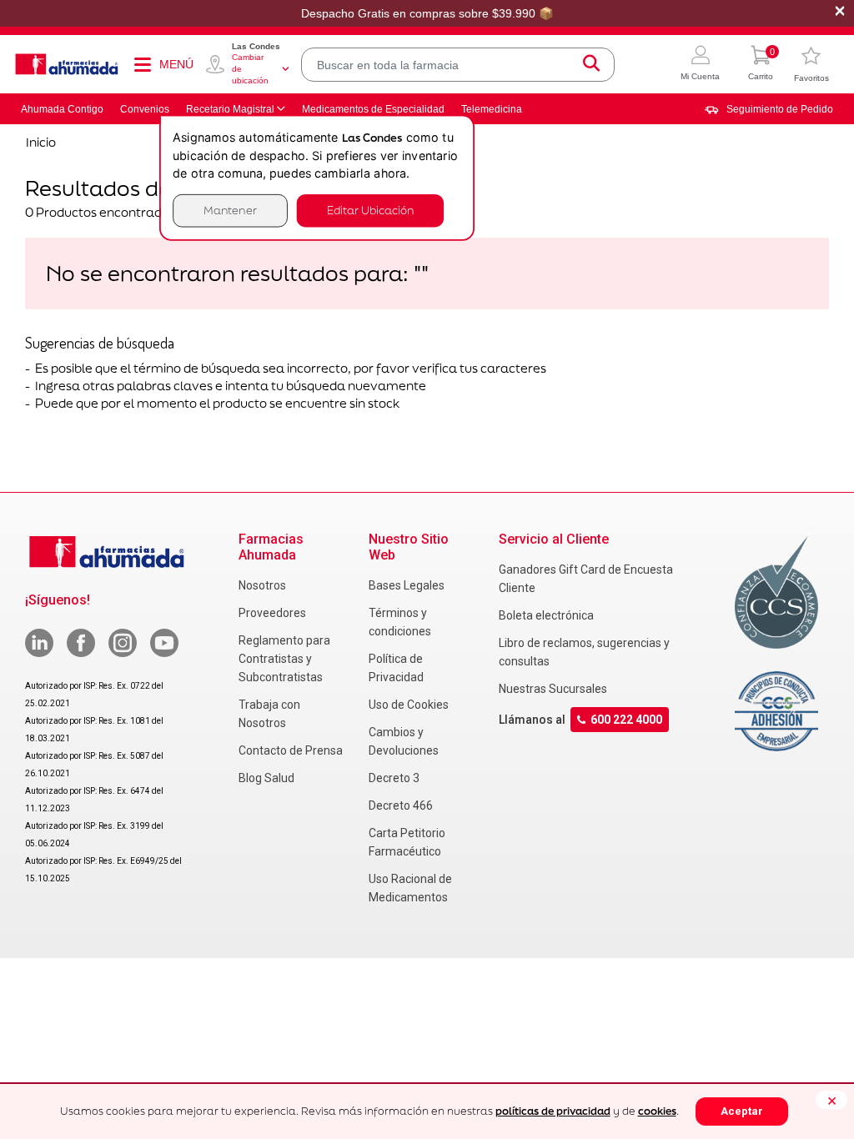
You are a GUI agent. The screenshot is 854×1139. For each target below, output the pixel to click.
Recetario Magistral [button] (230, 109)
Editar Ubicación (370, 210)
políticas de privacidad (552, 1111)
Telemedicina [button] (491, 109)
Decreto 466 (401, 805)
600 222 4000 (626, 719)
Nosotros (262, 585)
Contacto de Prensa (291, 750)
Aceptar (742, 1111)
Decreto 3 (394, 778)
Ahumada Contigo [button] (62, 109)
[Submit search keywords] (591, 64)
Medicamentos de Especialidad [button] (373, 109)
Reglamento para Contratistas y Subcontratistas (284, 659)
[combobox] (458, 65)
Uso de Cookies (409, 704)
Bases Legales (407, 585)
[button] (700, 64)
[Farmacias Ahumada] (67, 64)
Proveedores (272, 613)
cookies (657, 1111)
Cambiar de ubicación (250, 69)
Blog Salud (266, 778)
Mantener (230, 210)
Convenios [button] (144, 109)
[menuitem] (768, 109)
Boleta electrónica (546, 615)
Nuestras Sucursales (553, 688)
